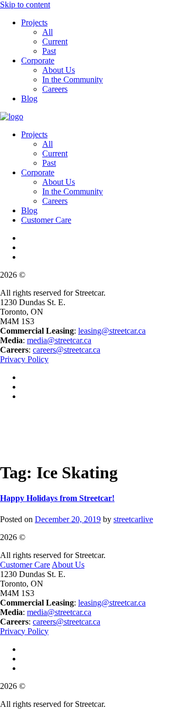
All (47, 31)
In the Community (72, 79)
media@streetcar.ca (59, 340)
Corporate (37, 60)
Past (49, 50)
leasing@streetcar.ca (112, 330)
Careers (55, 88)
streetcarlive (133, 519)
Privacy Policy (24, 359)
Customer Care (46, 219)
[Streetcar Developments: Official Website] (11, 116)
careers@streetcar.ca (66, 349)
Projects (34, 22)
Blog (29, 98)
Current (55, 41)
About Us (58, 69)
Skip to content (25, 4)
